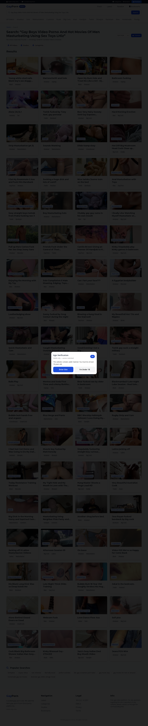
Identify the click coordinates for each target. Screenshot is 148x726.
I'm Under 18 (84, 369)
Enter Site (63, 369)
